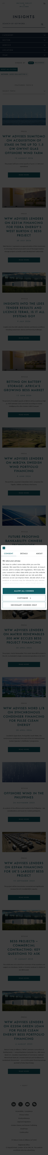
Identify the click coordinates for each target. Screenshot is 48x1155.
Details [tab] (24, 553)
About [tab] (39, 553)
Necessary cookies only (24, 605)
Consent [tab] (8, 553)
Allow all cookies (24, 591)
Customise (22, 598)
